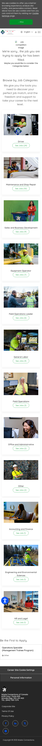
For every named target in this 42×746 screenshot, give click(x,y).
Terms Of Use (8, 711)
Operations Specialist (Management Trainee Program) (17, 649)
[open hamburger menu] (2, 32)
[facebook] (6, 723)
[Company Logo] (7, 32)
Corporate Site (8, 706)
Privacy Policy (8, 716)
